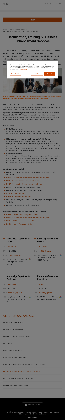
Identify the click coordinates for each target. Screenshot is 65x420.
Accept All (49, 73)
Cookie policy (24, 69)
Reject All (37, 73)
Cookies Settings (15, 73)
